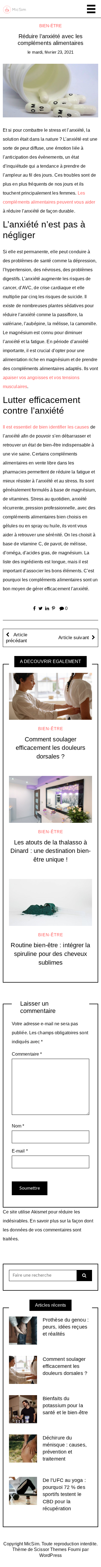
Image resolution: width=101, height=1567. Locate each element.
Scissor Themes (50, 1549)
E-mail (20, 1151)
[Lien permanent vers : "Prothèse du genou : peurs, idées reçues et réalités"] (23, 1330)
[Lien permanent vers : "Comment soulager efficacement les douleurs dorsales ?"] (50, 696)
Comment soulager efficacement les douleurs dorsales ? (51, 748)
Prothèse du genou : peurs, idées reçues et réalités (66, 1327)
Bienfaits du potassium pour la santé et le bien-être (65, 1405)
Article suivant (73, 637)
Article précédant (16, 638)
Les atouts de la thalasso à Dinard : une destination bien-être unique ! (50, 851)
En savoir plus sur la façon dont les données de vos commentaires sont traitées (48, 1229)
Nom (18, 1126)
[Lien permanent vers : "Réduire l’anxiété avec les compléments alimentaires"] (50, 90)
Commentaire (27, 1054)
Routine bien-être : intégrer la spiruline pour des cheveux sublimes (50, 954)
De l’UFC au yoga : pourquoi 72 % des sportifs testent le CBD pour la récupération (64, 1494)
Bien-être (50, 26)
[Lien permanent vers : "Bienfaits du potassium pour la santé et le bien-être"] (23, 1408)
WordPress (50, 1555)
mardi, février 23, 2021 (53, 52)
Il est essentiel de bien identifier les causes (46, 427)
